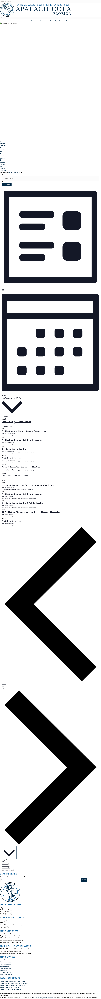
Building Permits (2, 163)
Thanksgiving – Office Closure (16, 421)
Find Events (6, 184)
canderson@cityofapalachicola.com (44, 998)
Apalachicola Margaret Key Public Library (12, 981)
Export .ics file (6, 868)
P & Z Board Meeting (12, 458)
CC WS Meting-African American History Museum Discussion (31, 512)
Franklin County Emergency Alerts (10, 989)
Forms (68, 21)
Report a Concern (5, 962)
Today (3, 686)
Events (15, 172)
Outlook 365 (5, 864)
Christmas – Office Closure (15, 475)
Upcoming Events (5, 960)
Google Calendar (7, 860)
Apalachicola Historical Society (9, 987)
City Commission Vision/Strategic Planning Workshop (28, 485)
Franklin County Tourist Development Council (14, 983)
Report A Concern (3, 151)
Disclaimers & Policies (6, 972)
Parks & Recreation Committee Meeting (21, 467)
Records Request (5, 964)
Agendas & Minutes (3, 145)
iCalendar (4, 862)
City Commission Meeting (14, 449)
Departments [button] (44, 21)
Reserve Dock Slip (3, 169)
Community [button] (53, 21)
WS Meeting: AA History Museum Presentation (24, 431)
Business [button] (61, 21)
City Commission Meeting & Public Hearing (22, 503)
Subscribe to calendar (9, 848)
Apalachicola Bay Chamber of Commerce (12, 985)
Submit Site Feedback (6, 974)
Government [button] (34, 21)
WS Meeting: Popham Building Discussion (22, 440)
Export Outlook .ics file (8, 870)
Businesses (3, 970)
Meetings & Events (3, 157)
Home (10, 172)
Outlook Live (5, 866)
